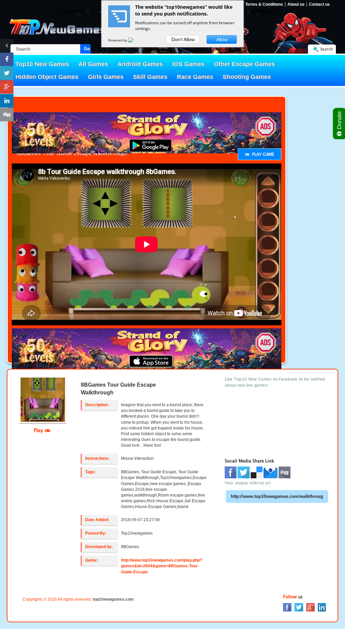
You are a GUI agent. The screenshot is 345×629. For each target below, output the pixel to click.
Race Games (195, 76)
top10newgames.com (113, 599)
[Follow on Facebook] (6, 59)
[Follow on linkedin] (6, 101)
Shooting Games (247, 76)
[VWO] (135, 40)
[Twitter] (298, 606)
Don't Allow (183, 39)
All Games (93, 64)
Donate (339, 121)
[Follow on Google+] (6, 87)
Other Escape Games (244, 64)
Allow (221, 39)
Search (326, 49)
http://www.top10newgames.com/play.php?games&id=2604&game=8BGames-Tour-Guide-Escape (161, 566)
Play (39, 430)
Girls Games (106, 76)
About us (296, 4)
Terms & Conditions (264, 4)
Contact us (319, 4)
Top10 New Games (42, 64)
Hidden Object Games (47, 76)
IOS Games (188, 64)
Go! (87, 48)
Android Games (140, 64)
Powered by (118, 40)
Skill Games (150, 76)
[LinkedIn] (322, 606)
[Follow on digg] (6, 114)
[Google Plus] (310, 606)
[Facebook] (287, 606)
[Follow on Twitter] (6, 73)
